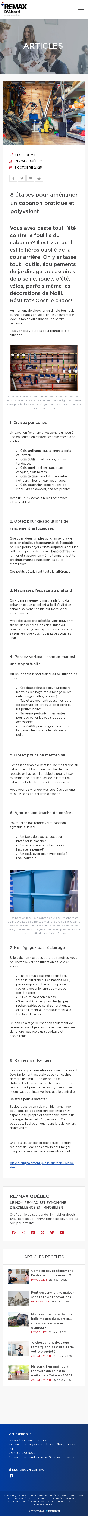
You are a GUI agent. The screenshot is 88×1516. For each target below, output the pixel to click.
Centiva (53, 1510)
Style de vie (25, 155)
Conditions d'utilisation (47, 1502)
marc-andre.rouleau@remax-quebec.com (50, 1457)
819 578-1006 (25, 1453)
